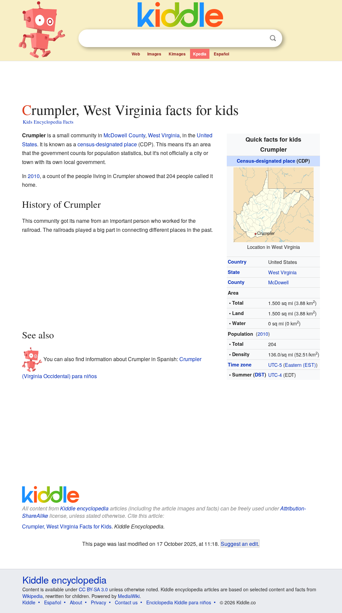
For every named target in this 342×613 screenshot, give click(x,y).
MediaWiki (129, 596)
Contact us (126, 602)
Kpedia (199, 54)
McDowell (278, 282)
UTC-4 (275, 374)
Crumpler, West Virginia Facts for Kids (67, 526)
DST (260, 374)
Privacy (98, 602)
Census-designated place (266, 160)
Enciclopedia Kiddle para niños (178, 602)
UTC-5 (275, 364)
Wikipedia (32, 596)
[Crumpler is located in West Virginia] (273, 203)
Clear (259, 38)
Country (237, 261)
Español (221, 54)
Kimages (177, 54)
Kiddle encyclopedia (84, 508)
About (76, 602)
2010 (263, 333)
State (234, 272)
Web (136, 54)
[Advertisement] (170, 79)
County (236, 282)
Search (273, 38)
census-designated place (107, 144)
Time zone (239, 364)
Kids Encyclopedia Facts (48, 121)
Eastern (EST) (300, 364)
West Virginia (282, 272)
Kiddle (28, 602)
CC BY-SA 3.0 (93, 589)
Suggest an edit (239, 543)
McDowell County (124, 135)
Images (154, 54)
